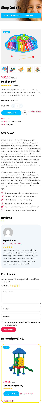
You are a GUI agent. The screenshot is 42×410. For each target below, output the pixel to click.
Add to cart (11, 113)
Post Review (8, 329)
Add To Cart (13, 394)
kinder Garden (16, 15)
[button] (34, 111)
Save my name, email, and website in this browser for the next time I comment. (22, 323)
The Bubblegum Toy (13, 385)
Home (6, 15)
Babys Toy (10, 125)
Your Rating (5, 286)
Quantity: (5, 106)
